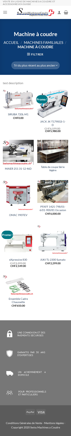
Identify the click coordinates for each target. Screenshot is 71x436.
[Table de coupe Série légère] (52, 151)
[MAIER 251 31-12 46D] (18, 152)
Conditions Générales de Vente (24, 423)
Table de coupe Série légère (53, 168)
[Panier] (66, 12)
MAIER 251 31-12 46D (18, 168)
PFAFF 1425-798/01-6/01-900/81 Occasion (53, 208)
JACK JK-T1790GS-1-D (53, 123)
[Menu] (5, 12)
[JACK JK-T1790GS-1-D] (52, 103)
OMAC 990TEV (18, 215)
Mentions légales (54, 423)
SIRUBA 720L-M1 (18, 114)
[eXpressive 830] (18, 240)
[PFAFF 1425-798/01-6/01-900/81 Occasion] (52, 191)
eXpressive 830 (18, 259)
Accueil (11, 42)
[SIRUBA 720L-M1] (18, 100)
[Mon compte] (59, 12)
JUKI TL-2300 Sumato (53, 259)
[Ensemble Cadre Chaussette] (18, 285)
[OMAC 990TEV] (18, 195)
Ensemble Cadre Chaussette (18, 300)
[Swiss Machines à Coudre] (36, 12)
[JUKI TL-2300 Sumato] (52, 240)
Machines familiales (43, 42)
